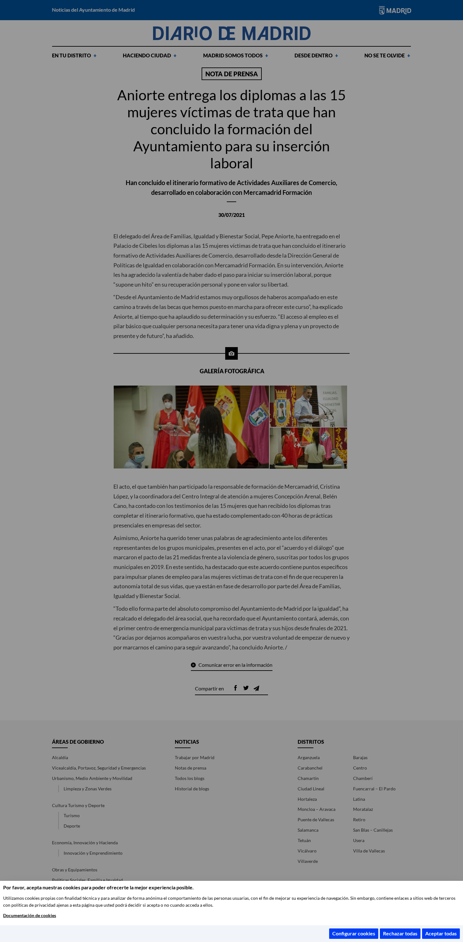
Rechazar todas (400, 933)
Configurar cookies (353, 933)
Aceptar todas (441, 933)
